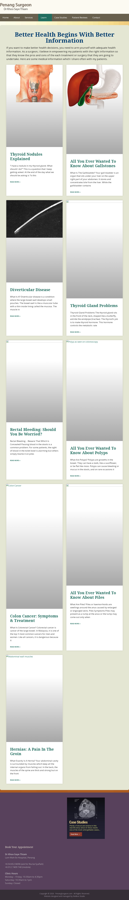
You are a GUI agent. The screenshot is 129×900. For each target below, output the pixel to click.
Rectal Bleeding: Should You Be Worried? (33, 432)
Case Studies (60, 17)
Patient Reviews (79, 17)
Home (6, 17)
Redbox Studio (79, 896)
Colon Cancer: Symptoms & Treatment (34, 618)
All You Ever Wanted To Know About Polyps (93, 450)
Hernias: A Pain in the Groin (32, 751)
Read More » (15, 182)
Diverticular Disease (30, 289)
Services (29, 17)
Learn (43, 17)
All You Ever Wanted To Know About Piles (93, 595)
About (17, 17)
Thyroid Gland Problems (94, 305)
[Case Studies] (95, 818)
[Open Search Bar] (125, 17)
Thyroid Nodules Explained (26, 156)
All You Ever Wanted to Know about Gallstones (93, 163)
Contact (96, 17)
